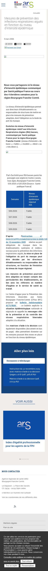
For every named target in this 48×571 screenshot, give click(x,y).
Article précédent (2, 459)
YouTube (11, 506)
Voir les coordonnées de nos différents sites (19, 497)
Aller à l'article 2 (22, 459)
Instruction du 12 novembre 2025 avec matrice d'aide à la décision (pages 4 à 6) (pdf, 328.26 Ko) (25, 372)
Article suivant (46, 459)
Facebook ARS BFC (3, 506)
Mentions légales (10, 523)
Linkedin (7, 506)
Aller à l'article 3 (24, 459)
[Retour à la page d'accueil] (28, 4)
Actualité (36, 13)
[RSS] (15, 506)
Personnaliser (28, 566)
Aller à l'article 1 (20, 459)
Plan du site (8, 527)
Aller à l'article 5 (28, 459)
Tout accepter (11, 566)
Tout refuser (27, 561)
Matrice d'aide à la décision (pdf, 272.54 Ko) (24, 380)
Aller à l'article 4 (26, 459)
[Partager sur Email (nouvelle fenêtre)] (13, 47)
